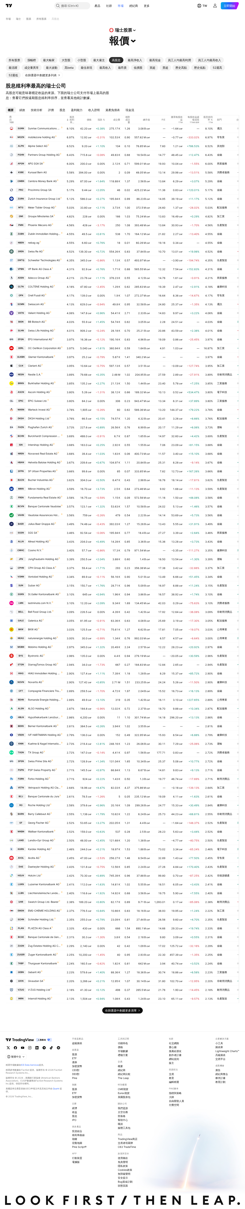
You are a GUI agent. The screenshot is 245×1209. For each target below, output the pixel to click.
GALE (21, 620)
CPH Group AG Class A (41, 567)
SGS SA (32, 532)
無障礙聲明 (124, 1173)
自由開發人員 (176, 1100)
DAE (21, 866)
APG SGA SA (35, 163)
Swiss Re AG (35, 251)
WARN (21, 409)
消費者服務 (223, 172)
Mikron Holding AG (39, 488)
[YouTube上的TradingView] (22, 1047)
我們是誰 (123, 1108)
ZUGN (21, 945)
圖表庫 (219, 1047)
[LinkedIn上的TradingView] (36, 1047)
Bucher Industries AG (40, 479)
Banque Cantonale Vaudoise (44, 506)
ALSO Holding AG (38, 708)
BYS (21, 655)
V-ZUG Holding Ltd (39, 989)
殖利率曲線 (78, 1135)
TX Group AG (35, 752)
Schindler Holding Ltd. (41, 919)
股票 (74, 1054)
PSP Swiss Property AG (41, 769)
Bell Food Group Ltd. (40, 611)
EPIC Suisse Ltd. (37, 400)
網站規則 (174, 1058)
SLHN (21, 330)
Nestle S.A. (34, 374)
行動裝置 (77, 1157)
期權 (74, 1138)
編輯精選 (174, 1081)
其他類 (221, 145)
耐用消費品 (223, 778)
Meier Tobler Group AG (41, 207)
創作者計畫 (175, 1055)
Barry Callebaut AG (39, 813)
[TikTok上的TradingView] (51, 1047)
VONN (21, 576)
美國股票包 (124, 1097)
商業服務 (222, 163)
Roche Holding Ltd (39, 805)
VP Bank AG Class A (39, 269)
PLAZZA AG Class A (39, 928)
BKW (20, 629)
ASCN (21, 392)
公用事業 (222, 629)
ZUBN (21, 233)
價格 (120, 1047)
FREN (21, 497)
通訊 (219, 128)
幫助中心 (123, 1119)
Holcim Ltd (34, 875)
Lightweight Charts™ (227, 1051)
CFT (21, 691)
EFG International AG (40, 339)
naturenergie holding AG (42, 638)
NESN (21, 374)
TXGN (21, 752)
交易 (171, 1074)
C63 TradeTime (127, 1146)
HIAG (20, 673)
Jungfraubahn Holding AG (43, 559)
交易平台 (220, 1058)
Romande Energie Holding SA (44, 699)
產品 (97, 6)
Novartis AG (35, 682)
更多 (147, 6)
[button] (103, 5)
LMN (20, 603)
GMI (21, 216)
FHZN (21, 427)
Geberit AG (34, 972)
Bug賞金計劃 (125, 1181)
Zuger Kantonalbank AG (42, 954)
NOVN (21, 682)
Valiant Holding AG (39, 312)
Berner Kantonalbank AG (42, 726)
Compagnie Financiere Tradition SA (44, 690)
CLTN (21, 286)
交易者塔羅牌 (125, 1142)
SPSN (21, 761)
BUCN (21, 480)
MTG (20, 207)
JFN (21, 559)
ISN (21, 444)
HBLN (21, 717)
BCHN (21, 436)
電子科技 (222, 392)
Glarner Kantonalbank (40, 356)
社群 (109, 6)
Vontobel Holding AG (40, 576)
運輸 (219, 427)
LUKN (21, 884)
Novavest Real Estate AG (42, 453)
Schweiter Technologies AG (44, 260)
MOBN (21, 647)
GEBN (21, 972)
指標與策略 (175, 1093)
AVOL (21, 858)
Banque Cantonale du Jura (43, 796)
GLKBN (21, 357)
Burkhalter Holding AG (41, 383)
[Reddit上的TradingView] (58, 1047)
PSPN (21, 770)
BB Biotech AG (36, 321)
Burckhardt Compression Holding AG (44, 436)
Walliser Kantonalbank (41, 831)
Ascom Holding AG (39, 392)
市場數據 (123, 1051)
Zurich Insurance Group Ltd (44, 198)
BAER (21, 524)
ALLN (21, 541)
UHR (20, 901)
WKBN (21, 831)
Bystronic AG (35, 655)
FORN (21, 778)
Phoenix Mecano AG (39, 225)
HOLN (21, 875)
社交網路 (174, 1043)
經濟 (74, 1108)
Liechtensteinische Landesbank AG (44, 893)
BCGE (21, 937)
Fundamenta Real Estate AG (44, 497)
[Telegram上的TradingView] (44, 1047)
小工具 (219, 1043)
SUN (20, 585)
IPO (74, 1119)
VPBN (21, 269)
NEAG (21, 638)
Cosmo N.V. (35, 550)
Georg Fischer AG (38, 822)
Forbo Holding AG (38, 778)
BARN (21, 814)
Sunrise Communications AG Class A (44, 128)
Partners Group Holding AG (44, 154)
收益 (74, 1112)
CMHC (20, 550)
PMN (20, 225)
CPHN (21, 567)
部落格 (121, 1116)
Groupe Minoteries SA (40, 216)
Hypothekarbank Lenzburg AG (44, 717)
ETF (74, 1058)
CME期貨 (123, 1089)
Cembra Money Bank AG (42, 181)
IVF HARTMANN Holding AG (44, 734)
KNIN (20, 743)
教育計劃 (220, 1081)
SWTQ (21, 260)
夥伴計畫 (220, 1077)
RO (20, 805)
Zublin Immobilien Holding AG (44, 233)
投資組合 (77, 1131)
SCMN (21, 304)
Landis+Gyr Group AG (40, 840)
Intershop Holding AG (40, 444)
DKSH (21, 418)
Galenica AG (35, 620)
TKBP (21, 963)
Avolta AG (33, 857)
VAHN (21, 515)
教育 (171, 1077)
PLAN (21, 928)
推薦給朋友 (175, 1051)
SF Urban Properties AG (42, 471)
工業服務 (222, 383)
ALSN (21, 708)
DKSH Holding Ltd (38, 418)
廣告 (217, 1070)
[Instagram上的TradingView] (29, 1047)
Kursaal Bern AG (37, 172)
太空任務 (123, 1112)
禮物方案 (123, 1055)
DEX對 (75, 1074)
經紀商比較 (124, 1074)
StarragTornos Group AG (42, 664)
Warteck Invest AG (39, 409)
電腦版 (76, 1161)
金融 (219, 154)
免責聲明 (123, 1161)
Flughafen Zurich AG (40, 427)
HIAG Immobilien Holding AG (44, 673)
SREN (21, 251)
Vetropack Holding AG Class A (44, 787)
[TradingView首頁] (9, 5)
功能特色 (123, 1043)
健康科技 (222, 286)
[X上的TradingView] (8, 1047)
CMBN (21, 181)
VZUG (21, 989)
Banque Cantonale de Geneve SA (44, 936)
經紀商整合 (221, 1074)
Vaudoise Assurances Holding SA (44, 515)
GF (20, 822)
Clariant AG (34, 365)
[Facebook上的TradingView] (15, 1047)
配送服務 (222, 207)
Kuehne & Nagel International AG (44, 743)
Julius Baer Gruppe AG (41, 523)
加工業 (221, 216)
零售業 (221, 137)
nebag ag (33, 242)
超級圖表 (77, 1043)
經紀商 (133, 6)
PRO (21, 190)
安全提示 (123, 1177)
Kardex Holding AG (39, 849)
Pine (74, 1077)
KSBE (21, 172)
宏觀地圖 (77, 1142)
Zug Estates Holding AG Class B (44, 945)
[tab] (14, 60)
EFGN (21, 339)
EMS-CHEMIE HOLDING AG (44, 910)
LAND (21, 840)
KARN (21, 849)
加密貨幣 (77, 1066)
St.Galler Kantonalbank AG (43, 594)
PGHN (21, 154)
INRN (20, 998)
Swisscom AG (36, 304)
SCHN (21, 919)
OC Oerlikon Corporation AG (44, 348)
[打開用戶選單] (215, 5)
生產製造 (222, 225)
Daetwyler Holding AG (41, 866)
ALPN (21, 146)
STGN (21, 664)
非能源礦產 (223, 875)
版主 (171, 1062)
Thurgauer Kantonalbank (42, 963)
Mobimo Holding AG (39, 646)
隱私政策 (123, 1165)
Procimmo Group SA (39, 189)
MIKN (21, 488)
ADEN (21, 277)
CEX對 (75, 1070)
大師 (171, 1097)
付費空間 (174, 1104)
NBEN (21, 242)
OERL (21, 348)
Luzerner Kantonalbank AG (43, 884)
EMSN (21, 910)
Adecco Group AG (38, 277)
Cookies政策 (125, 1169)
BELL (20, 611)
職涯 (120, 1123)
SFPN (21, 471)
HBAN (21, 462)
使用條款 (123, 1157)
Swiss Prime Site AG (39, 761)
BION (20, 321)
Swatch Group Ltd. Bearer (43, 901)
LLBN (21, 893)
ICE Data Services (30, 1065)
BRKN (21, 383)
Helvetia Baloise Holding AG (44, 462)
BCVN (21, 506)
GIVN (20, 981)
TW (204, 6)
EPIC (20, 400)
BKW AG (33, 629)
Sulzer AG (33, 585)
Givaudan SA (35, 980)
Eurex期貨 (123, 1093)
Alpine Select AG (37, 145)
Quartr (56, 1088)
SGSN (21, 532)
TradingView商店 (127, 1138)
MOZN (21, 137)
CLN (21, 365)
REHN (21, 699)
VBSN (21, 734)
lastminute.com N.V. (39, 602)
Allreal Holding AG (38, 541)
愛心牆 (172, 1047)
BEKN (21, 726)
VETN (21, 787)
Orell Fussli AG (36, 295)
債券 (74, 1062)
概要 (120, 1066)
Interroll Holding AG (39, 998)
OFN (21, 295)
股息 (74, 1116)
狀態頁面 (123, 1185)
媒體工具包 (124, 1127)
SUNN (21, 128)
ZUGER (21, 954)
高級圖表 (220, 1055)
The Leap (123, 1077)
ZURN (21, 198)
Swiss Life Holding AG (40, 330)
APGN (21, 163)
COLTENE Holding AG (40, 286)
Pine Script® (79, 1146)
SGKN (21, 594)
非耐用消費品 (224, 374)
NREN (21, 453)
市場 (121, 6)
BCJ (21, 796)
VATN (21, 313)
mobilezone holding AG (41, 137)
